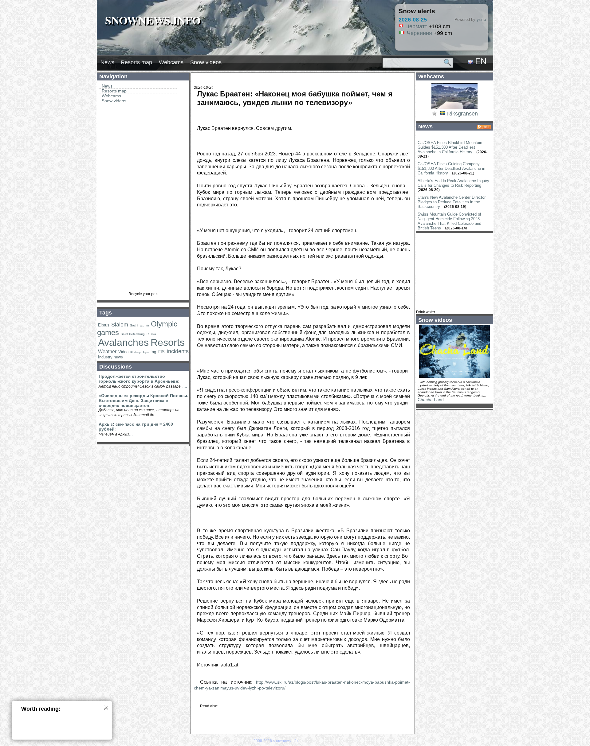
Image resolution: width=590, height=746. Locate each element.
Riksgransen (462, 114)
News (107, 62)
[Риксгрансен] (454, 108)
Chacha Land (431, 399)
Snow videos (206, 62)
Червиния (419, 33)
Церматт (416, 26)
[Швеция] (442, 113)
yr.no (481, 19)
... (185, 386)
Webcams (171, 62)
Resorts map (136, 62)
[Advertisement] (143, 199)
